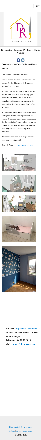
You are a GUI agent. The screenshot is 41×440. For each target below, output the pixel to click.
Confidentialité (15, 427)
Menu (37, 6)
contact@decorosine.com (23, 344)
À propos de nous (24, 431)
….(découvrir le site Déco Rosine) (24, 145)
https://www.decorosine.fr (27, 328)
